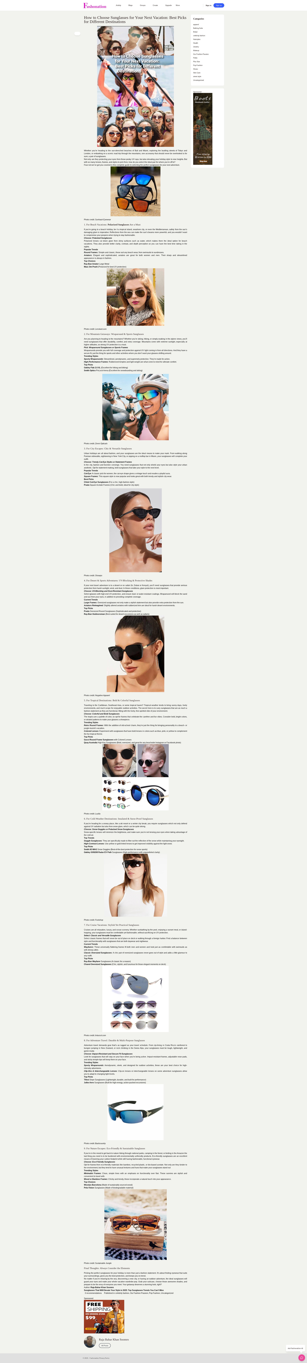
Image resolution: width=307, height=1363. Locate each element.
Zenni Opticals (101, 444)
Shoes (195, 69)
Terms (107, 1358)
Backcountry (100, 1143)
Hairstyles (196, 39)
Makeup (196, 50)
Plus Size (196, 62)
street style (197, 76)
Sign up (219, 5)
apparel (196, 24)
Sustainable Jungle (103, 1263)
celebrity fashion (122, 1293)
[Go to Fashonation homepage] (95, 5)
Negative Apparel (102, 695)
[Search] (199, 5)
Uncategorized (167, 1293)
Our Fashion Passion (139, 1293)
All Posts (104, 1346)
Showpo (98, 575)
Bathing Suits (198, 28)
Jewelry (196, 47)
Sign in (208, 5)
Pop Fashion (154, 1293)
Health (195, 43)
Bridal (195, 32)
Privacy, (102, 1358)
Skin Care (196, 73)
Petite (195, 58)
